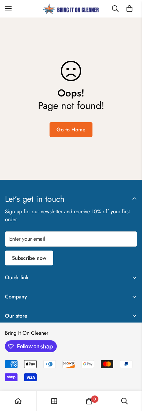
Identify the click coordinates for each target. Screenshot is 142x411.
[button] (129, 8)
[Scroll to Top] (130, 376)
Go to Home (71, 129)
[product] (18, 401)
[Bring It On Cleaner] (71, 8)
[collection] (54, 401)
